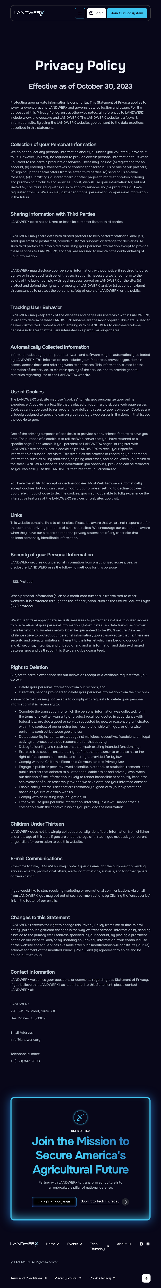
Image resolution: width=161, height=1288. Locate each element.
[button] (80, 13)
